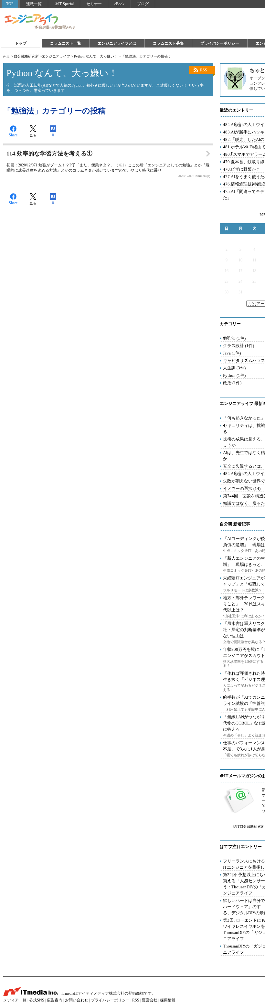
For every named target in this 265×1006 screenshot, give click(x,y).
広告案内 (54, 1000)
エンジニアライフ (40, 22)
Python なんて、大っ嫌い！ (96, 56)
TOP (10, 4)
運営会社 (149, 1000)
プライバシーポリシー (219, 43)
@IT (6, 56)
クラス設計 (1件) (238, 345)
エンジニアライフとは (117, 43)
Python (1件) (234, 375)
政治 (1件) (232, 382)
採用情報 (167, 1000)
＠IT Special (64, 4)
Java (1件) (232, 353)
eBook (119, 4)
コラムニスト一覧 (65, 43)
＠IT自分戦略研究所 (249, 826)
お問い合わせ (76, 1000)
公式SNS (36, 1000)
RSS (203, 70)
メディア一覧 (14, 1000)
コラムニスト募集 (168, 43)
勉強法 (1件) (234, 338)
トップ (20, 43)
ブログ (143, 4)
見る (33, 135)
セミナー (94, 4)
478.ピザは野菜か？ (241, 169)
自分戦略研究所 (26, 56)
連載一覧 (34, 4)
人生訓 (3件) (234, 367)
